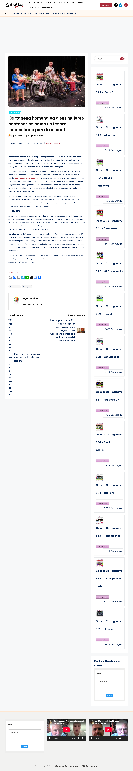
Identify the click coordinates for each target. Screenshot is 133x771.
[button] (106, 5)
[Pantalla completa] (82, 738)
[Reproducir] (50, 738)
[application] (66, 730)
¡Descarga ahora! (102, 103)
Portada (8, 13)
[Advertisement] (66, 32)
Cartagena (27, 287)
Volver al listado (14, 272)
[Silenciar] (78, 738)
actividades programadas (26, 178)
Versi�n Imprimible (53, 143)
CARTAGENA (14, 112)
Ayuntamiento (14, 287)
